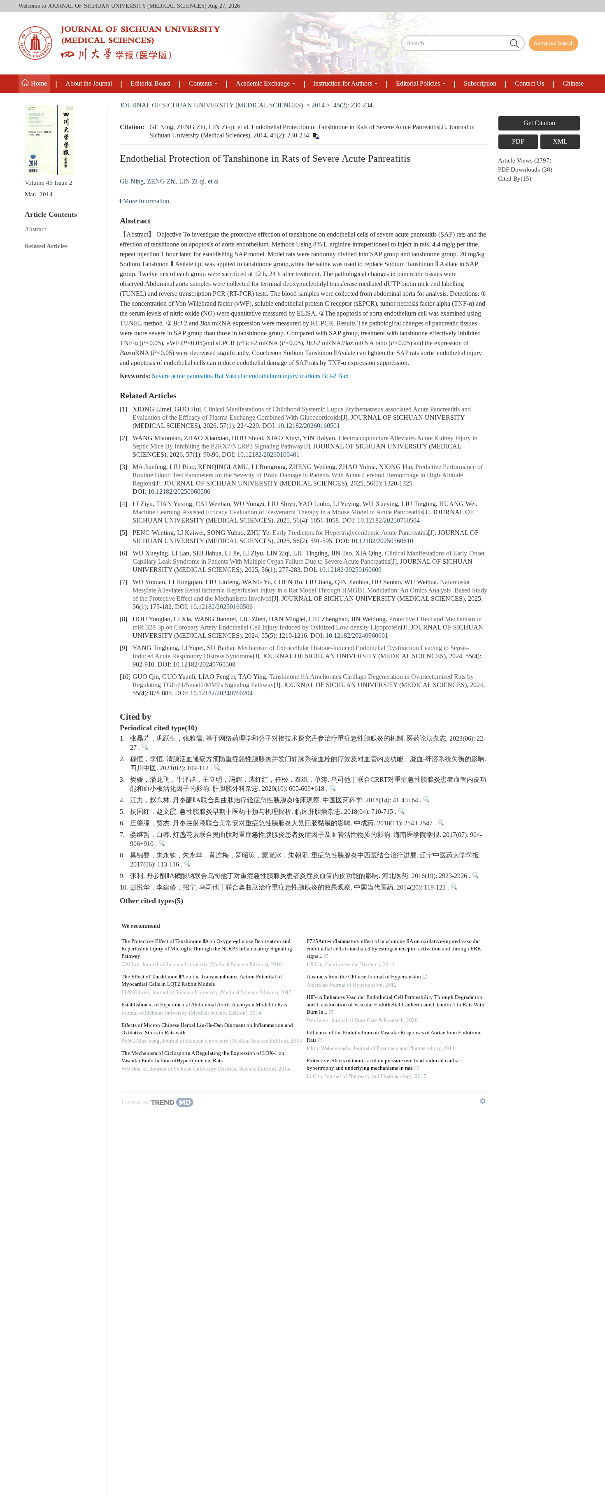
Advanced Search (553, 43)
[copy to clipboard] (316, 137)
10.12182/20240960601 (357, 636)
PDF (518, 142)
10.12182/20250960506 (179, 492)
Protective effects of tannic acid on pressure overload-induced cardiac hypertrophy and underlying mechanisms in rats (384, 1064)
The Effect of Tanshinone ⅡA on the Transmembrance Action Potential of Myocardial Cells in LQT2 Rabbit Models (201, 980)
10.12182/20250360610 (382, 541)
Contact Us (529, 84)
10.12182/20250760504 (388, 521)
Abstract (35, 229)
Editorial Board (150, 84)
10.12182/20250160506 (221, 607)
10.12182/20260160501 (308, 426)
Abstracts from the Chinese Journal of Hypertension (364, 977)
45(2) (340, 105)
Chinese (573, 84)
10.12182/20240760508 (204, 665)
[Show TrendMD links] (482, 1101)
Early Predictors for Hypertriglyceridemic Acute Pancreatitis (350, 533)
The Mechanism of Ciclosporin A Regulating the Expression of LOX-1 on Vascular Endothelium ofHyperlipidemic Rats (202, 1057)
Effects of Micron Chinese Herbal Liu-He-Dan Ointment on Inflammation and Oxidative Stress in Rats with (207, 1029)
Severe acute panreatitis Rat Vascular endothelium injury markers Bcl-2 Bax (250, 376)
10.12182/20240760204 (221, 693)
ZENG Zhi (161, 182)
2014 (318, 105)
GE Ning (132, 182)
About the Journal (88, 84)
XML (560, 142)
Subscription (480, 84)
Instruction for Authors (342, 84)
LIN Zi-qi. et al (199, 182)
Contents (200, 84)
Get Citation (539, 123)
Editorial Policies (418, 84)
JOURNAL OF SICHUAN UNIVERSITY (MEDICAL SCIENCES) (211, 105)
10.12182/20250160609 (350, 570)
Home (38, 84)
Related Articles (46, 246)
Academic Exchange (263, 84)
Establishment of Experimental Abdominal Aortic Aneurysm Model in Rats (204, 1005)
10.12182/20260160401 (268, 455)
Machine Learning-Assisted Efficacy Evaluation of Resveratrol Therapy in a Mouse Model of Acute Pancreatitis (278, 512)
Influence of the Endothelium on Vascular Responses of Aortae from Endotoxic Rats (394, 1036)
